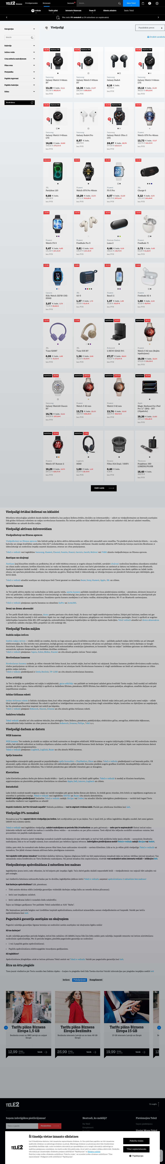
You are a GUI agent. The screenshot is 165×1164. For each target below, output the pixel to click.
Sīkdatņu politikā (94, 1152)
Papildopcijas (137, 1156)
